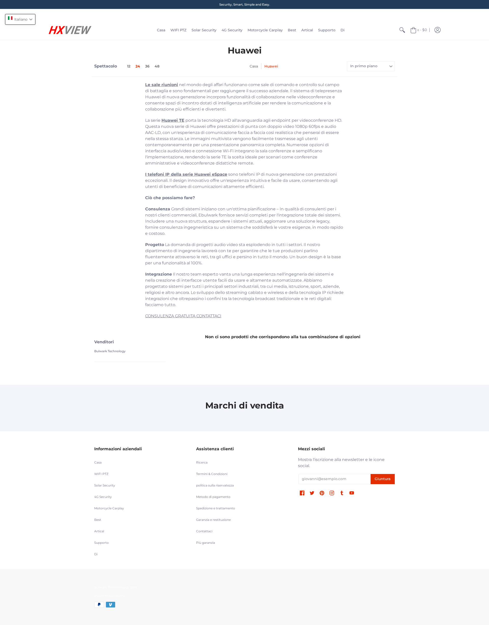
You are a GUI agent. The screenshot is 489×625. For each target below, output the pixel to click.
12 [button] (128, 66)
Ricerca (202, 462)
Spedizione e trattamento (215, 508)
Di (96, 554)
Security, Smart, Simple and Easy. (244, 4)
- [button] (422, 30)
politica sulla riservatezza (215, 485)
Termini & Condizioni (211, 474)
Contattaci (204, 531)
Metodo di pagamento (213, 497)
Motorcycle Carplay (109, 508)
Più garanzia (205, 543)
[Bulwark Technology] (70, 30)
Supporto (101, 543)
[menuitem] (161, 30)
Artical (99, 531)
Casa (254, 66)
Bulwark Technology (110, 351)
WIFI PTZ (101, 474)
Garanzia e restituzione (213, 520)
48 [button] (157, 66)
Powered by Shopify (109, 596)
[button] (437, 30)
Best (97, 520)
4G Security (103, 497)
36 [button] (147, 66)
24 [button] (137, 66)
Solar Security (104, 485)
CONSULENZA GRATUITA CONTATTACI (183, 316)
